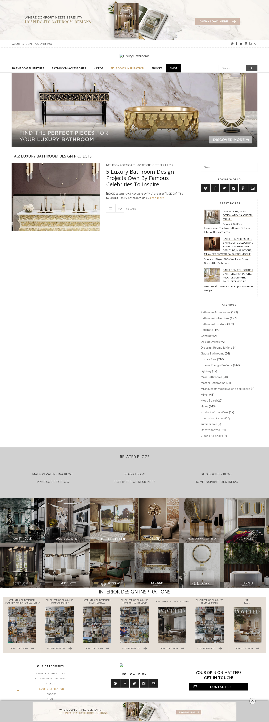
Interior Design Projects (216, 365)
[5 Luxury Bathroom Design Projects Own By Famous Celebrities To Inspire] (56, 197)
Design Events (210, 341)
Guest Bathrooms (212, 353)
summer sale (209, 424)
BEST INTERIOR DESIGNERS (134, 481)
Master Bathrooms (213, 383)
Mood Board (209, 400)
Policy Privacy (43, 43)
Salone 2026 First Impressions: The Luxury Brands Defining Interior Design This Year (227, 228)
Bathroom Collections (238, 242)
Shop (174, 68)
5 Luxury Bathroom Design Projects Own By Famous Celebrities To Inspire (140, 178)
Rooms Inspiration (130, 68)
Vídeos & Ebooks (212, 435)
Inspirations (143, 165)
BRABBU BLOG (134, 474)
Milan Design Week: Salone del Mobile (238, 215)
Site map (27, 43)
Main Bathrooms (211, 377)
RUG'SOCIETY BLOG (216, 474)
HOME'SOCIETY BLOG (52, 481)
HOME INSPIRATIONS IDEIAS (216, 481)
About (16, 43)
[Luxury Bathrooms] (134, 56)
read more (157, 198)
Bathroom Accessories (69, 68)
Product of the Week (214, 412)
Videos (98, 68)
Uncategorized (210, 430)
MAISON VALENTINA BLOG (52, 474)
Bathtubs (229, 250)
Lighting (206, 371)
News (204, 406)
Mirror (205, 394)
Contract (207, 335)
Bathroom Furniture (28, 68)
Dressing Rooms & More (216, 347)
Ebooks (157, 68)
